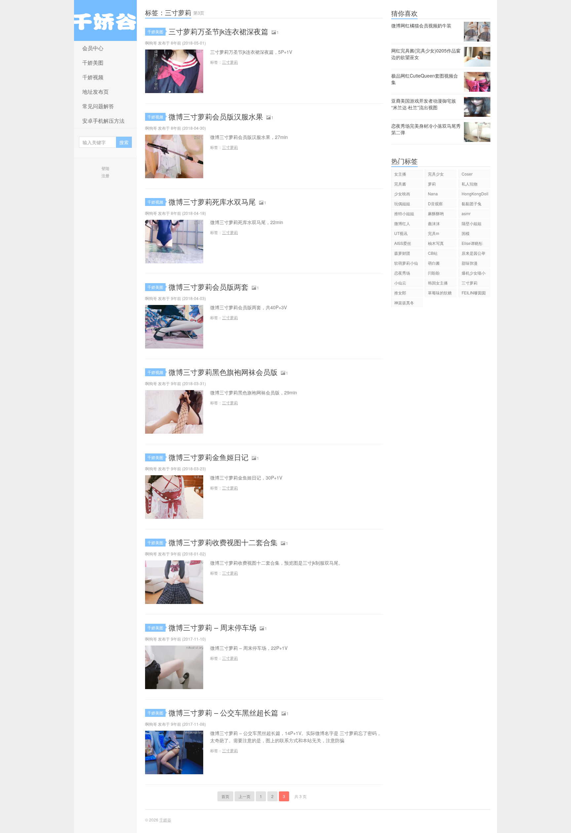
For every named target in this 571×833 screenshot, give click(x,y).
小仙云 (400, 282)
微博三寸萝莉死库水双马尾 (212, 201)
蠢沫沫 (434, 223)
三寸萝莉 (230, 62)
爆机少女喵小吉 (473, 274)
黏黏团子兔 (471, 203)
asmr (466, 213)
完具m (433, 233)
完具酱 (400, 183)
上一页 (244, 796)
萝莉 (432, 183)
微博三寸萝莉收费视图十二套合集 (223, 542)
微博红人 (402, 223)
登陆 (105, 168)
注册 (105, 175)
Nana (433, 193)
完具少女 (436, 174)
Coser (467, 174)
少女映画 (402, 193)
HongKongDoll (475, 193)
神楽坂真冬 (404, 302)
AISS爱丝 (402, 243)
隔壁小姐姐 (471, 223)
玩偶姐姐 (402, 203)
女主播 (400, 174)
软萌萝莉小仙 (406, 263)
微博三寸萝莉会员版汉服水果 (216, 116)
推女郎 (400, 292)
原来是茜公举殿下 (473, 254)
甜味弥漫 (469, 263)
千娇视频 (92, 77)
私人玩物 (469, 183)
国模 (466, 233)
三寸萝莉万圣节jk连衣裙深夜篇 (218, 31)
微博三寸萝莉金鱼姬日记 (208, 457)
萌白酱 (434, 263)
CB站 (433, 253)
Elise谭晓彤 (472, 243)
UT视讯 (400, 233)
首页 (225, 796)
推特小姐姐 (404, 213)
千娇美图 (92, 62)
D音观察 (435, 203)
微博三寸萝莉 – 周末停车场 (212, 627)
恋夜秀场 (402, 273)
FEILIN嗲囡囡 (474, 292)
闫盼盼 (434, 273)
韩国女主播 (438, 282)
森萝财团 (402, 253)
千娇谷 (105, 20)
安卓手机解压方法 (103, 120)
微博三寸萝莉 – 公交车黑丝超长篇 (223, 712)
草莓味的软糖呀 (440, 293)
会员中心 (92, 48)
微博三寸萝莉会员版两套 (208, 287)
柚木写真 (436, 243)
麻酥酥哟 (436, 213)
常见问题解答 (98, 106)
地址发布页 (95, 91)
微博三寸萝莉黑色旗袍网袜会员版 (223, 372)
